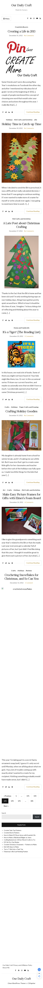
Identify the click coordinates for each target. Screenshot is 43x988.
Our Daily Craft (21, 5)
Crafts (7, 407)
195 (32, 801)
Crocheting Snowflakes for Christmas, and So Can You (21, 576)
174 (12, 801)
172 (35, 796)
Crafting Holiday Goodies (21, 411)
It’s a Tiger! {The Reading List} (21, 332)
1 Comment (29, 583)
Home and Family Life (21, 328)
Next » (6, 806)
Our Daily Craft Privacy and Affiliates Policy (17, 965)
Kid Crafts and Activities (23, 120)
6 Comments (29, 502)
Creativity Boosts (21, 27)
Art (4, 490)
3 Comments (29, 336)
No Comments (29, 35)
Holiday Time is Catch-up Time (21, 124)
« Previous (7, 796)
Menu (7, 19)
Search (4, 813)
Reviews (29, 571)
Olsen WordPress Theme (16, 983)
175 (19, 801)
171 (28, 796)
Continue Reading (32, 112)
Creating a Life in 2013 (21, 31)
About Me (6, 968)
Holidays (9, 120)
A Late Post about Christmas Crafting (21, 225)
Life (35, 120)
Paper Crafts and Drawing (28, 407)
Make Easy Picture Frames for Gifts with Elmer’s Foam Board (21, 496)
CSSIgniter (31, 983)
